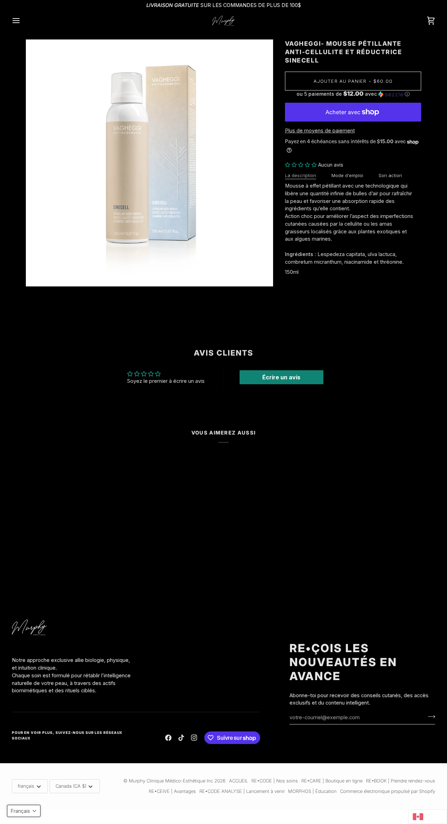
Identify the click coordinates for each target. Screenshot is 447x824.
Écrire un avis (281, 377)
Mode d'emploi (347, 175)
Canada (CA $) (71, 786)
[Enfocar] (39, 273)
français (26, 786)
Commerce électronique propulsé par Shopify (387, 791)
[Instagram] (194, 738)
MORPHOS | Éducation (312, 791)
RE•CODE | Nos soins (274, 780)
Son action (390, 175)
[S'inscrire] (429, 716)
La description (300, 175)
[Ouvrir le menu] (22, 20)
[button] (353, 93)
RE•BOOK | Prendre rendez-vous (400, 780)
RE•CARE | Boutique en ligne (331, 780)
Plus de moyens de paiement (320, 130)
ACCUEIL (238, 780)
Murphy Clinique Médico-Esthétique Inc (171, 780)
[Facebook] (168, 738)
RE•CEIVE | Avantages (172, 791)
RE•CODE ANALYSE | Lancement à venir (242, 791)
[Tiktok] (181, 738)
